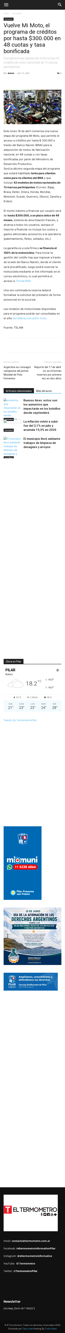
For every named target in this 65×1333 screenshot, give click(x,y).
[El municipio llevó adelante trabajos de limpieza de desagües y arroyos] (13, 448)
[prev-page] (6, 456)
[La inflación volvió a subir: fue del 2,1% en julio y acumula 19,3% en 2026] (13, 426)
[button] (6, 5)
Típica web (27, 1328)
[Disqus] (32, 513)
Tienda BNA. (23, 281)
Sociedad (16, 13)
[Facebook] (18, 81)
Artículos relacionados (19, 391)
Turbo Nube (51, 1328)
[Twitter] (27, 81)
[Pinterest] (35, 81)
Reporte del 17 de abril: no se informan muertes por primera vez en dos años (47, 373)
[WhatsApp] (43, 81)
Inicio (6, 13)
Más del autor (44, 391)
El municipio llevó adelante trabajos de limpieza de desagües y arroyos (41, 443)
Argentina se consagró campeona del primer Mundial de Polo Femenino (17, 373)
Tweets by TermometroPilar (20, 720)
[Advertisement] (34, 1023)
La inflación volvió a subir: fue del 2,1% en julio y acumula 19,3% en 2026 (40, 426)
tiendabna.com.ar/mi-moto (29, 318)
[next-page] (11, 456)
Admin (11, 73)
